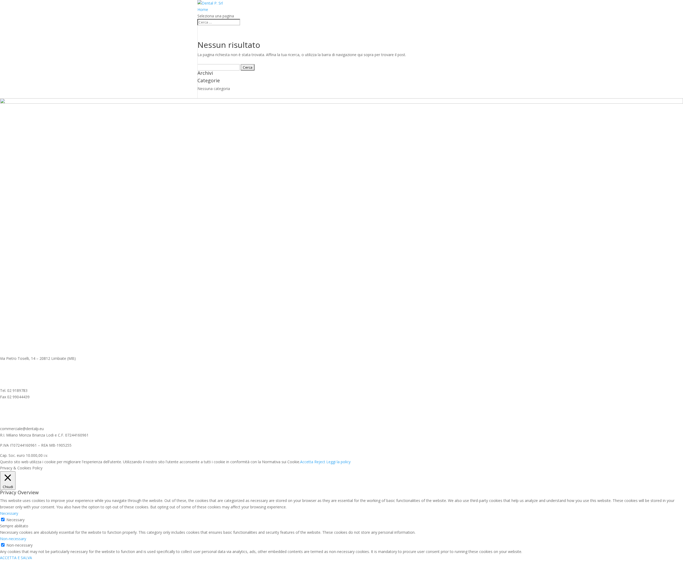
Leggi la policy (338, 461)
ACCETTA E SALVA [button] (16, 557)
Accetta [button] (306, 461)
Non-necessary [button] (13, 538)
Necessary (15, 519)
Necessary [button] (9, 513)
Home (202, 9)
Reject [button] (319, 461)
